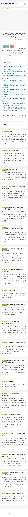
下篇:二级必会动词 (22, 115)
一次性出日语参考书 (12, 290)
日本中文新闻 (6, 66)
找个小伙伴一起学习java (13, 414)
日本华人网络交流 (7, 89)
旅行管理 (9, 131)
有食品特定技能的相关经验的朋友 (16, 305)
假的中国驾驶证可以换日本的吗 (15, 493)
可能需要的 (10, 381)
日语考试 (9, 8)
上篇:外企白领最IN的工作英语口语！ (9, 115)
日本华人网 (5, 8)
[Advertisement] (14, 20)
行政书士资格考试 (12, 169)
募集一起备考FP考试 (12, 150)
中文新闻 (5, 103)
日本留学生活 (6, 80)
